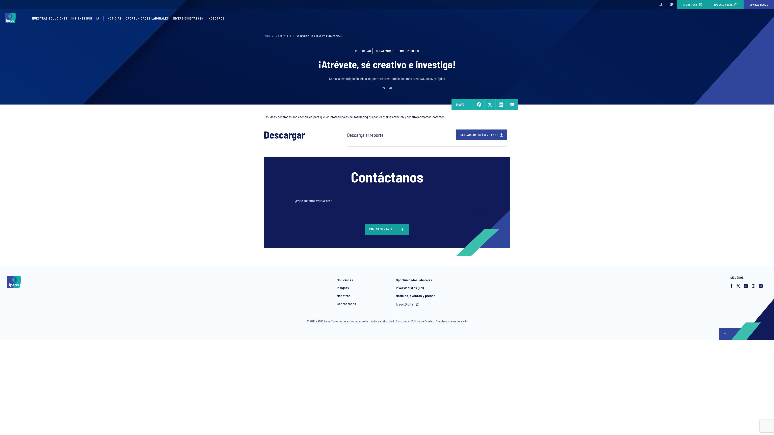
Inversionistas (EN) (189, 18)
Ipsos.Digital (723, 4)
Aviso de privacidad (382, 321)
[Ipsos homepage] (11, 18)
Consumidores (408, 51)
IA (97, 18)
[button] (660, 4)
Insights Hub (81, 18)
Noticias (115, 18)
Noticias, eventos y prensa (415, 295)
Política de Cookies (422, 321)
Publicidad (363, 51)
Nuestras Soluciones (49, 18)
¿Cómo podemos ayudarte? (313, 201)
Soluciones (345, 280)
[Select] (671, 4)
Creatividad (384, 51)
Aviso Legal (402, 321)
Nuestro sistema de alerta (452, 321)
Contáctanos (346, 303)
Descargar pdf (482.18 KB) (479, 135)
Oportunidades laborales (147, 18)
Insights (343, 288)
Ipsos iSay (690, 4)
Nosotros (217, 18)
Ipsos (267, 36)
